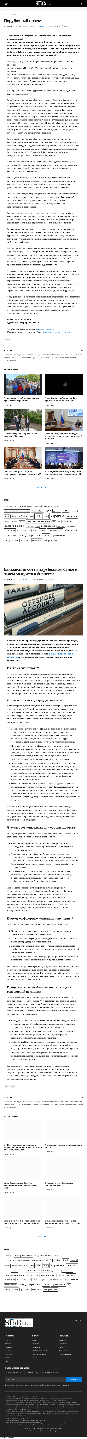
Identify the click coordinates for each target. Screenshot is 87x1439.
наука (42, 530)
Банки (25, 579)
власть (22, 521)
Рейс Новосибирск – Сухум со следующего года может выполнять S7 (22, 473)
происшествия (10, 535)
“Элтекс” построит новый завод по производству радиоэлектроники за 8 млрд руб (63, 436)
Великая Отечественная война (17, 511)
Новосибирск (19, 516)
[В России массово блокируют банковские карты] (64, 1169)
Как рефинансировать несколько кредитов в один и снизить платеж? (62, 1222)
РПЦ (31, 516)
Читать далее (9, 405)
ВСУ (56, 506)
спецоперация (29, 535)
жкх (59, 521)
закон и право (67, 521)
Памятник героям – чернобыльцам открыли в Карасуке (20, 434)
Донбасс (56, 511)
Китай (65, 511)
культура (71, 526)
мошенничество (24, 530)
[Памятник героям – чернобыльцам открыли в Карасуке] (23, 420)
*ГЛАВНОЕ (41, 26)
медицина (10, 530)
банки (13, 1086)
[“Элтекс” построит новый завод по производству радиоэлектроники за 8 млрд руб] (64, 420)
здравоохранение (14, 526)
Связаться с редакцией (61, 1385)
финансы (36, 540)
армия (7, 521)
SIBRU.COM (19, 1409)
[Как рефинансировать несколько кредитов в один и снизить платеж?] (64, 1207)
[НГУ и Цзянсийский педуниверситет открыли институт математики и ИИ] (64, 458)
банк (6, 1086)
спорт (46, 535)
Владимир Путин (38, 511)
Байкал (7, 339)
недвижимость (55, 530)
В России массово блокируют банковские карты (59, 1184)
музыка (35, 530)
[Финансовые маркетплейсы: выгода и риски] (64, 1131)
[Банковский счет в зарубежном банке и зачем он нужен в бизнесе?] (43, 609)
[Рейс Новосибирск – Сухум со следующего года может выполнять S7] (23, 458)
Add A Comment (43, 487)
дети (53, 521)
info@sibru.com (21, 1415)
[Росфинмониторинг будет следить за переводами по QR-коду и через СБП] (23, 1207)
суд (69, 535)
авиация (72, 516)
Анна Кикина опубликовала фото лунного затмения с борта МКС (61, 399)
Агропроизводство (23, 506)
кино (37, 526)
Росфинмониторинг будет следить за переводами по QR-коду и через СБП (22, 1222)
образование (71, 530)
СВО (38, 516)
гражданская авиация (38, 521)
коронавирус (48, 526)
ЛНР (7, 516)
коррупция (60, 526)
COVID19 (8, 506)
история (30, 526)
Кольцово (74, 511)
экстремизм (50, 540)
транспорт (25, 540)
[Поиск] (81, 3)
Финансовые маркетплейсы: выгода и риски (63, 1146)
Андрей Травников (43, 506)
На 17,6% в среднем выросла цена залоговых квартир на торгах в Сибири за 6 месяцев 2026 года (23, 1147)
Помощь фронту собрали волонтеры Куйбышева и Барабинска (21, 399)
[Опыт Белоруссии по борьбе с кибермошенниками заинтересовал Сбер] (23, 1169)
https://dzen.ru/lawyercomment (56, 332)
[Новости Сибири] (44, 3)
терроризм (11, 540)
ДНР (48, 510)
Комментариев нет (55, 26)
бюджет (14, 521)
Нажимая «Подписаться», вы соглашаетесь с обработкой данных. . (38, 1385)
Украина (57, 516)
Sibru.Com (9, 26)
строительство (58, 535)
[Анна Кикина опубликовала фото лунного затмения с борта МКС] (64, 384)
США (46, 516)
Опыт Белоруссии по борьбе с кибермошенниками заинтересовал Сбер (21, 1185)
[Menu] (6, 3)
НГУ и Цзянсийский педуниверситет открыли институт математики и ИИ (63, 473)
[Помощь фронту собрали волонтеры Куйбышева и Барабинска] (23, 384)
